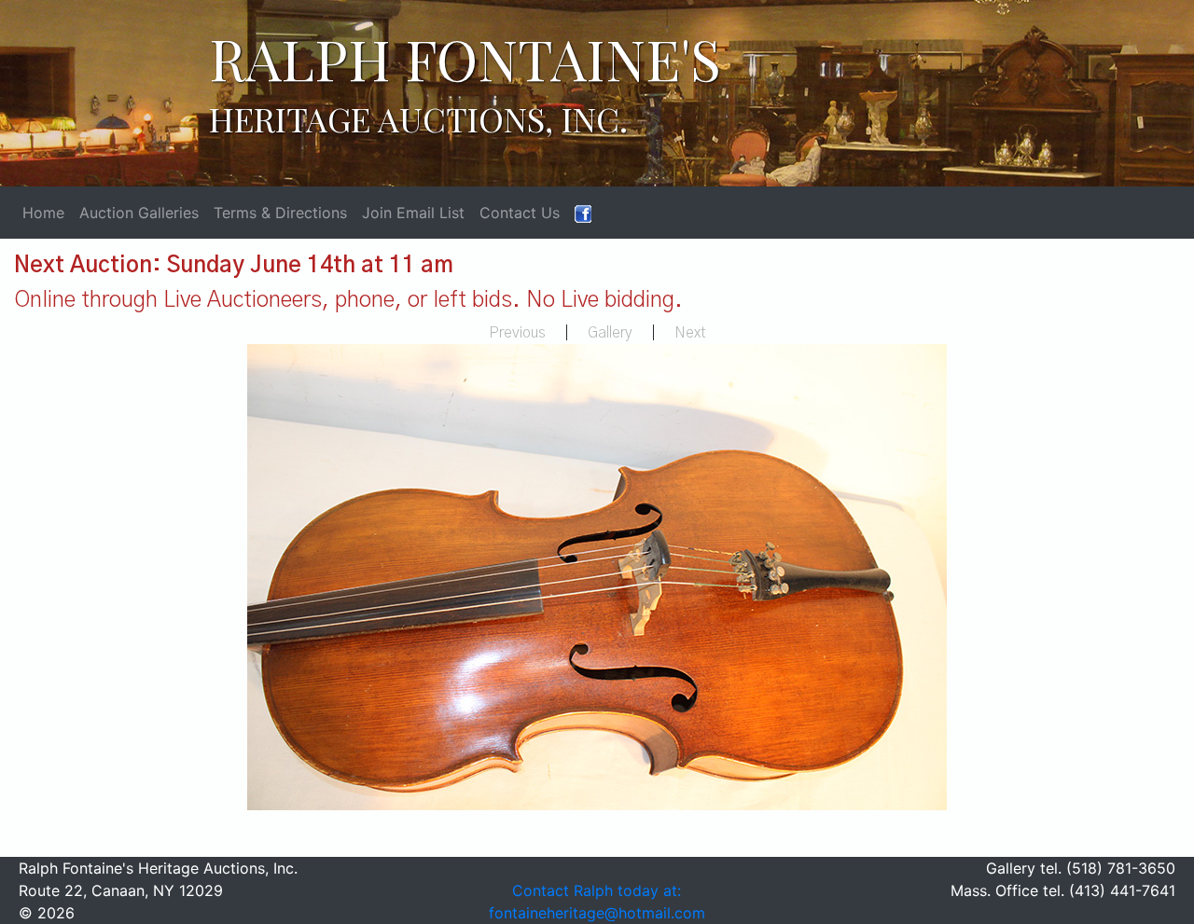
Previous (517, 332)
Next (690, 332)
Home (43, 212)
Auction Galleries (139, 212)
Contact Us (519, 212)
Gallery (610, 332)
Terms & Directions (280, 212)
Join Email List (413, 212)
